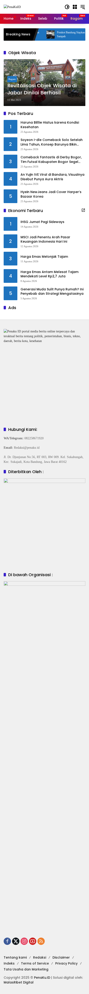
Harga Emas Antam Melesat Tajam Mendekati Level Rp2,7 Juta (50, 274)
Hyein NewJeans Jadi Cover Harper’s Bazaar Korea (51, 194)
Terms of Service (35, 963)
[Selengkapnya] (83, 210)
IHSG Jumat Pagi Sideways (42, 222)
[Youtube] (32, 941)
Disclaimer (61, 957)
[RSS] (41, 941)
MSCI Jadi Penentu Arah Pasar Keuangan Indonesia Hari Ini (45, 239)
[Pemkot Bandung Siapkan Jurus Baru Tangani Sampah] (42, 34)
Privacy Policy (66, 963)
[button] (67, 7)
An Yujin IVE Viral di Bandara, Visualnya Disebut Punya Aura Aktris (52, 176)
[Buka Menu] (75, 7)
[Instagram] (24, 941)
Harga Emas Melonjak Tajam (44, 256)
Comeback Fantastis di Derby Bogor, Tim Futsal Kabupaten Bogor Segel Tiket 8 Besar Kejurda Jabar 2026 (51, 159)
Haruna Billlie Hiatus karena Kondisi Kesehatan (50, 124)
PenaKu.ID (42, 977)
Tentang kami (15, 957)
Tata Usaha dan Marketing (26, 969)
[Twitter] (15, 941)
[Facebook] (7, 941)
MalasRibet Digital (19, 982)
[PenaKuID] (12, 6)
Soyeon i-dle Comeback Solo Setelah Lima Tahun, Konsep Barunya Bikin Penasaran (52, 142)
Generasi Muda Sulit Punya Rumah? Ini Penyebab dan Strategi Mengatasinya (52, 291)
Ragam (12, 79)
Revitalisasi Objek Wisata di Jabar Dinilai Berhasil (42, 89)
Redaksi (39, 957)
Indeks (9, 963)
